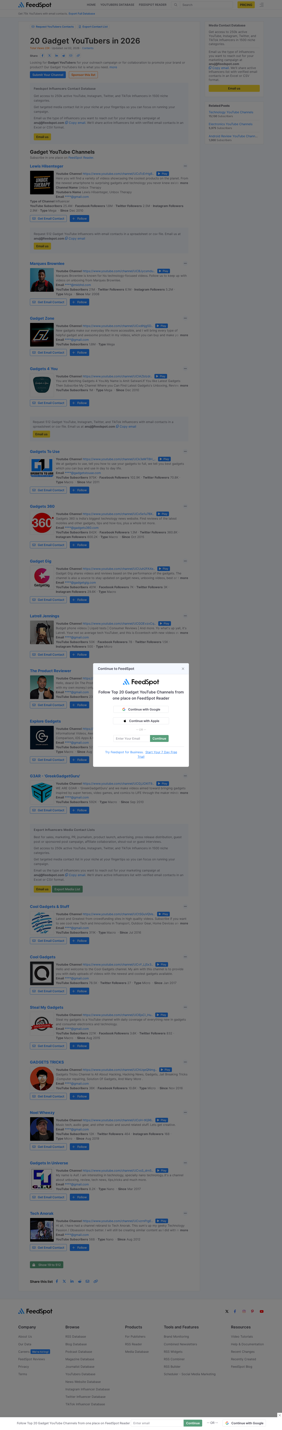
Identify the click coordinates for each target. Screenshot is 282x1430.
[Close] (183, 668)
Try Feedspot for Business (124, 752)
